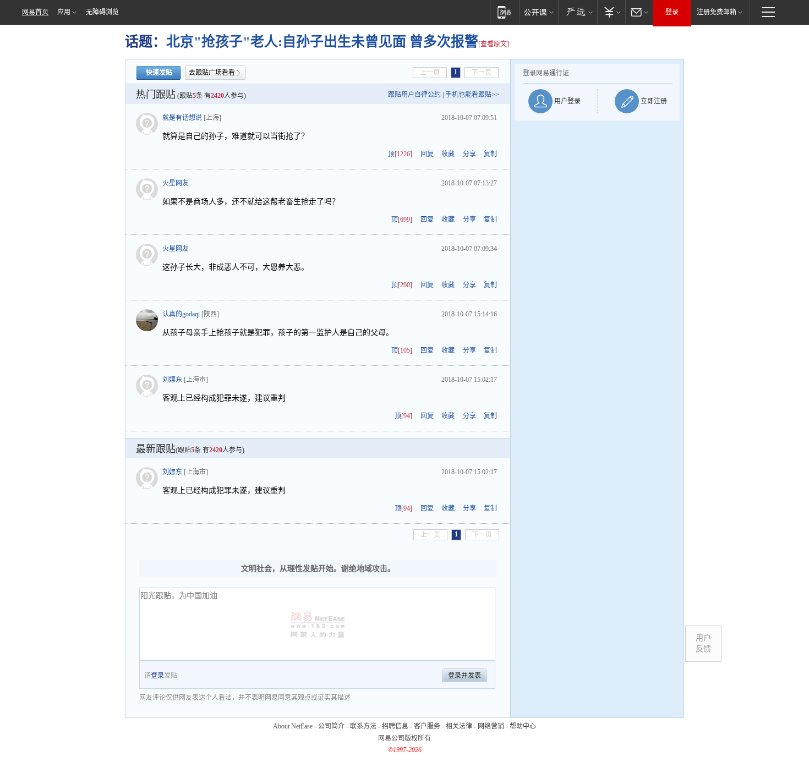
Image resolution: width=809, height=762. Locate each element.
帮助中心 (523, 726)
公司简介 (331, 726)
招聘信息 (395, 726)
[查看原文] (493, 44)
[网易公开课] (538, 12)
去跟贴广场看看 (212, 72)
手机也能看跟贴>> (472, 94)
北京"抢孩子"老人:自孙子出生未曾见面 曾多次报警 (322, 41)
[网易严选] (577, 12)
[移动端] (504, 12)
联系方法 (363, 726)
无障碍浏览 (102, 12)
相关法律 (459, 726)
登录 (672, 12)
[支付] (611, 12)
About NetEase (293, 726)
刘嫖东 (172, 379)
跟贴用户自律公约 (414, 94)
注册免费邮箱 (716, 12)
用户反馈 (703, 643)
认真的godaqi (181, 314)
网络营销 (491, 726)
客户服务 (427, 726)
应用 (63, 12)
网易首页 (35, 12)
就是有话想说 (182, 118)
